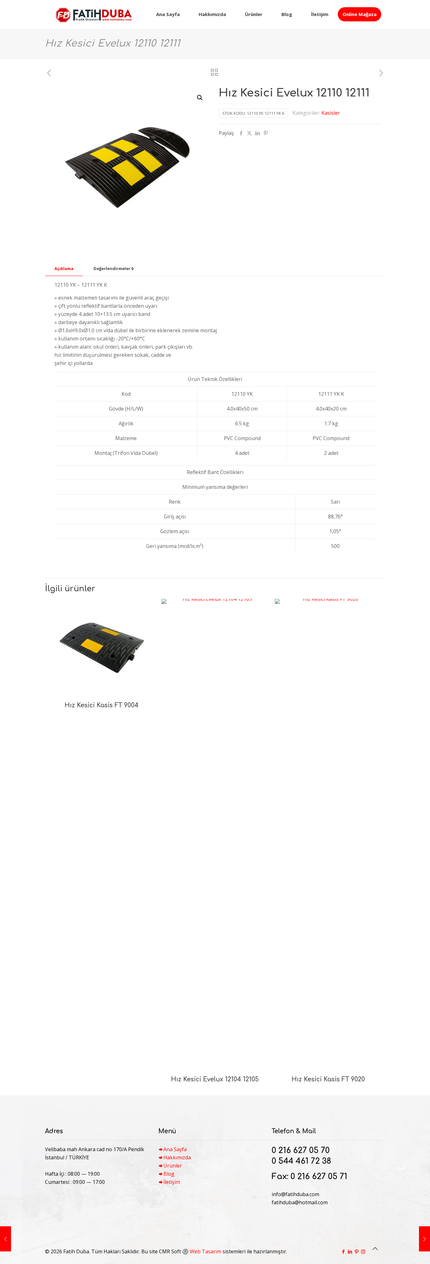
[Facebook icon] (343, 1251)
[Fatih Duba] (93, 14)
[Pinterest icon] (356, 1251)
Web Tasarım (205, 1251)
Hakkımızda (177, 1157)
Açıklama (63, 268)
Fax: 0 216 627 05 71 (309, 1176)
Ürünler (172, 1165)
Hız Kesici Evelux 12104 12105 (215, 1079)
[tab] (64, 269)
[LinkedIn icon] (350, 1251)
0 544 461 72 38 (301, 1161)
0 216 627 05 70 (301, 1150)
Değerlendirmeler (113, 268)
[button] (200, 97)
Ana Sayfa (175, 1149)
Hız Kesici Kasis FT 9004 (102, 705)
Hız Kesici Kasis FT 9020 (328, 1079)
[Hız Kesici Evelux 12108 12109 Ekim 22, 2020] (5, 1238)
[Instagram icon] (363, 1251)
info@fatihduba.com (295, 1194)
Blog (168, 1173)
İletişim (171, 1181)
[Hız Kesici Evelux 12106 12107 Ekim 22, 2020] (424, 1238)
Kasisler (330, 112)
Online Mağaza (359, 14)
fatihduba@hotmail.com (300, 1202)
